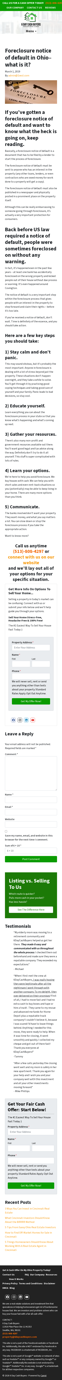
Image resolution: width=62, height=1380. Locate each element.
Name (16, 655)
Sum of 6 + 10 (13, 845)
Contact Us (34, 8)
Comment (11, 754)
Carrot (43, 1375)
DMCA (5, 1288)
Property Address (23, 642)
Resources (51, 1274)
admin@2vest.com (18, 75)
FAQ (27, 1274)
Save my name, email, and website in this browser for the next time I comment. (29, 837)
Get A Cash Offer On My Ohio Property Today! (26, 1270)
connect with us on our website (31, 560)
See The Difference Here (31, 910)
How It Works (16, 1279)
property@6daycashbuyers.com (19, 1336)
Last (33, 658)
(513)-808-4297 (28, 551)
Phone (16, 671)
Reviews (50, 8)
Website (10, 819)
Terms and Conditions (30, 1283)
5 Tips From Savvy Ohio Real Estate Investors (30, 1227)
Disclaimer (49, 1283)
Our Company (15, 8)
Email (9, 807)
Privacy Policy (10, 1283)
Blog (12, 1288)
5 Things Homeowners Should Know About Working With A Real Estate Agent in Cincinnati (29, 1246)
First (14, 658)
